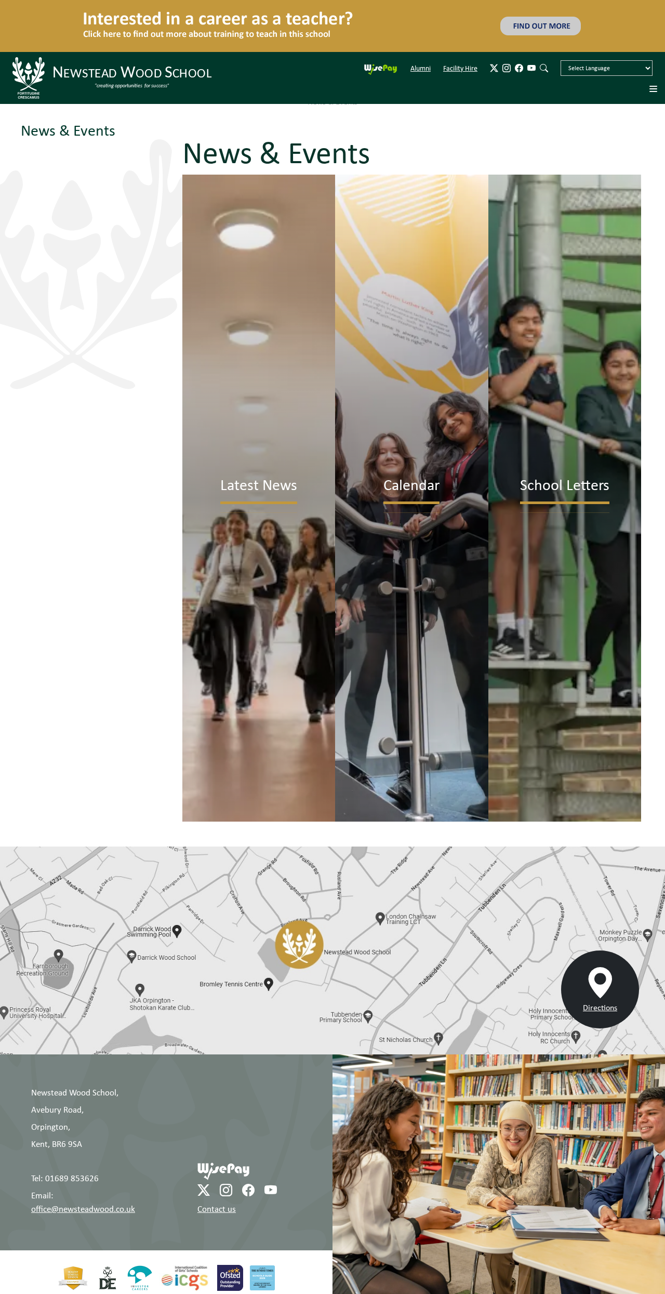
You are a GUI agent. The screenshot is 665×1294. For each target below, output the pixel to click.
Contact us (216, 1168)
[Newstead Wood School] (113, 37)
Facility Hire (460, 27)
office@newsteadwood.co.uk (83, 1168)
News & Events (68, 89)
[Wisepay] (223, 1129)
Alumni (420, 27)
